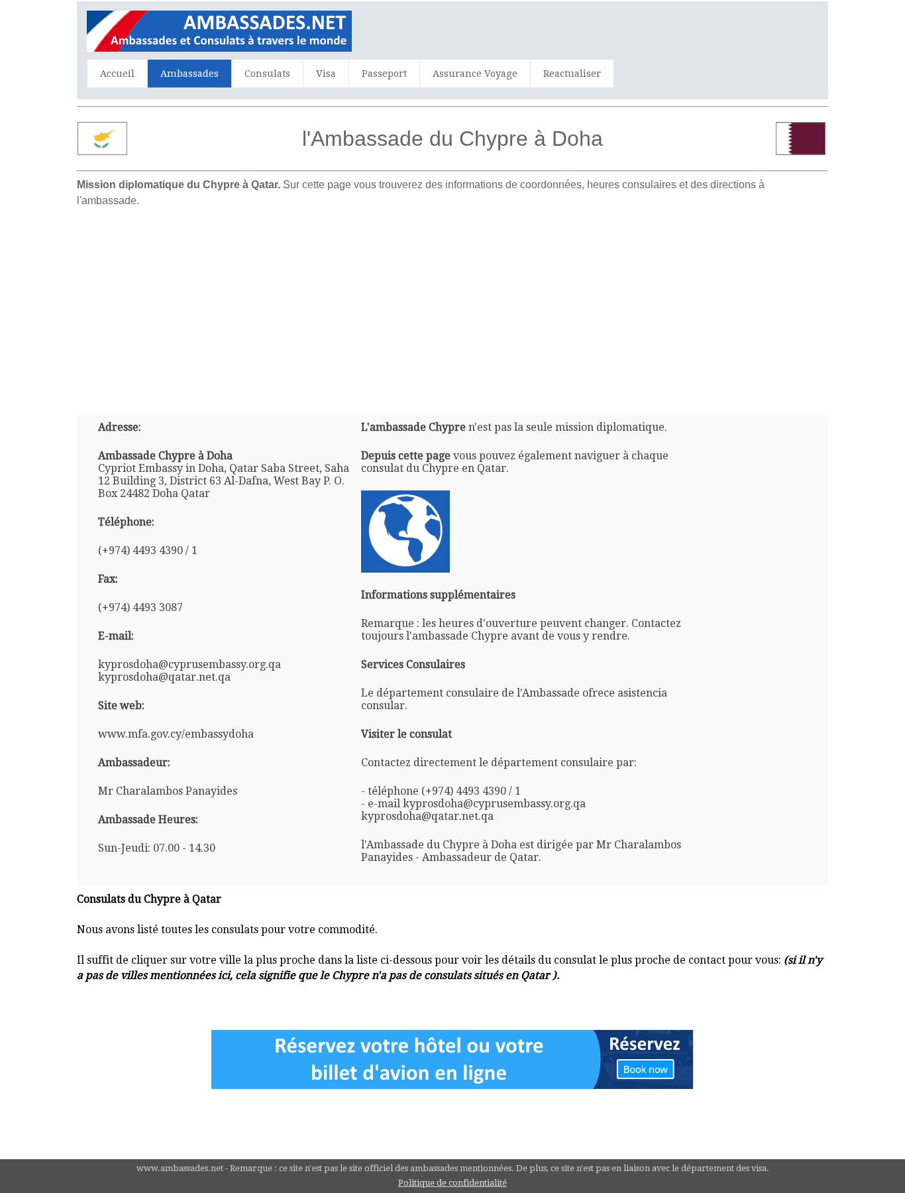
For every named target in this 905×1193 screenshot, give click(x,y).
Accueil (117, 73)
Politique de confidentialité (452, 1183)
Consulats (267, 73)
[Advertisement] (452, 306)
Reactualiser (572, 73)
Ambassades (189, 73)
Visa (326, 73)
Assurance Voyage (475, 73)
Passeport (384, 73)
